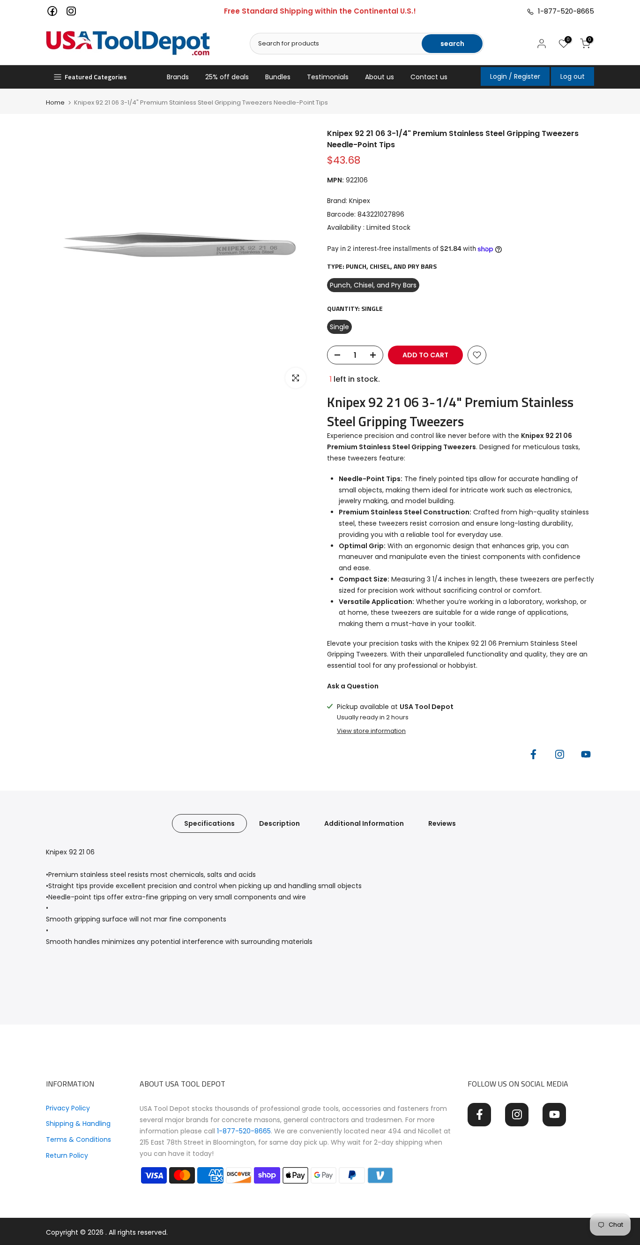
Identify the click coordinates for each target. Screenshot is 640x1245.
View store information (371, 731)
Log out (572, 76)
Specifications (209, 823)
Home (55, 102)
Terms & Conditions (78, 1139)
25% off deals (227, 77)
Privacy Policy (68, 1108)
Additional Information (364, 823)
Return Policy (67, 1155)
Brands (178, 77)
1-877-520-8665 (564, 11)
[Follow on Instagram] (559, 754)
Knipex (359, 200)
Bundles (277, 77)
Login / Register (515, 76)
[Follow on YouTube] (585, 754)
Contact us (428, 77)
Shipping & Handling (78, 1123)
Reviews (442, 823)
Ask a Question (353, 686)
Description (279, 823)
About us (379, 77)
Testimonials (328, 77)
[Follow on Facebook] (533, 754)
